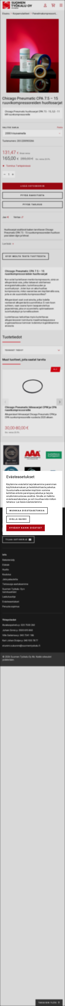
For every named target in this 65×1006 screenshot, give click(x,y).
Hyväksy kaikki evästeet (25, 528)
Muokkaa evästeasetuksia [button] (26, 511)
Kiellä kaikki (18, 519)
